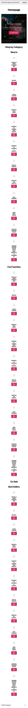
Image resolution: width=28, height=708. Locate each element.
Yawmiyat (8, 705)
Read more (14, 69)
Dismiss (24, 2)
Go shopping (14, 32)
